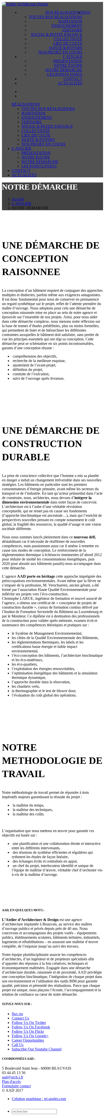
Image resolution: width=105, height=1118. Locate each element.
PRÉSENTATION (67, 61)
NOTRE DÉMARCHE (63, 70)
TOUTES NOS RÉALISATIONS (55, 17)
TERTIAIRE (72, 30)
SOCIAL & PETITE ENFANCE (56, 34)
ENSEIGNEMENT (67, 26)
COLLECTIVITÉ (68, 39)
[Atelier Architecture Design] (25, 4)
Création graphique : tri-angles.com (39, 1099)
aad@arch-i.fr (12, 1077)
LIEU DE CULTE (67, 43)
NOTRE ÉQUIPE (68, 65)
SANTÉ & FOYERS (65, 48)
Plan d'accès (11, 1081)
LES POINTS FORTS (64, 74)
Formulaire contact (16, 1086)
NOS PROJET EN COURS (60, 52)
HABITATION (70, 21)
